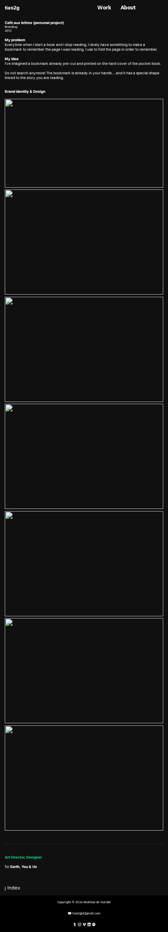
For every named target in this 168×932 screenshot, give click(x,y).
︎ (79, 924)
